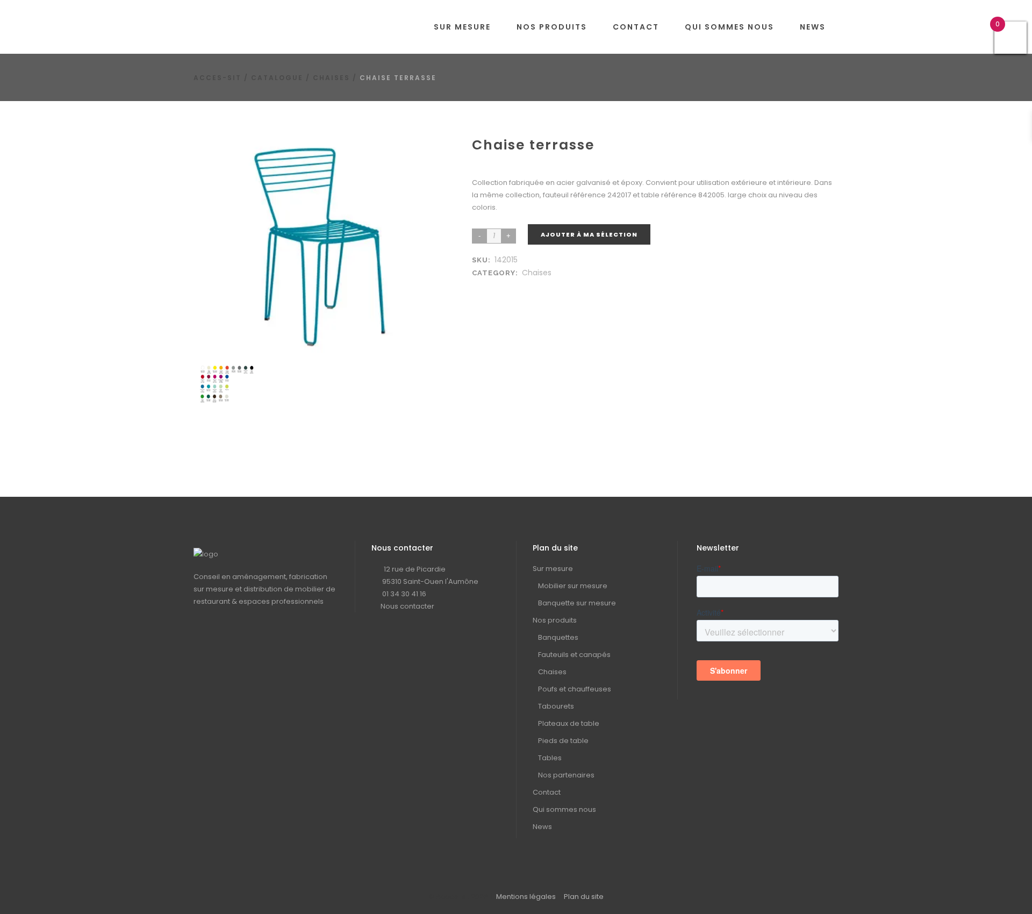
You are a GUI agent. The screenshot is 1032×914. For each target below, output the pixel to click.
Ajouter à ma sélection (589, 234)
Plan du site (584, 896)
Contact (547, 792)
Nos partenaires (566, 775)
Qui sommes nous (564, 809)
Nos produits (555, 620)
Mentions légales (526, 896)
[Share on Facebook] (479, 286)
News (542, 827)
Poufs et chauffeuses (574, 689)
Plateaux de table (568, 723)
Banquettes (558, 637)
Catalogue (277, 77)
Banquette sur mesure (577, 603)
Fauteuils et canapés (574, 654)
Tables (550, 758)
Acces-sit (217, 77)
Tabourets (556, 706)
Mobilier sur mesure (572, 586)
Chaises (331, 77)
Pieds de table (563, 741)
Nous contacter (407, 606)
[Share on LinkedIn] (490, 286)
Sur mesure (553, 568)
